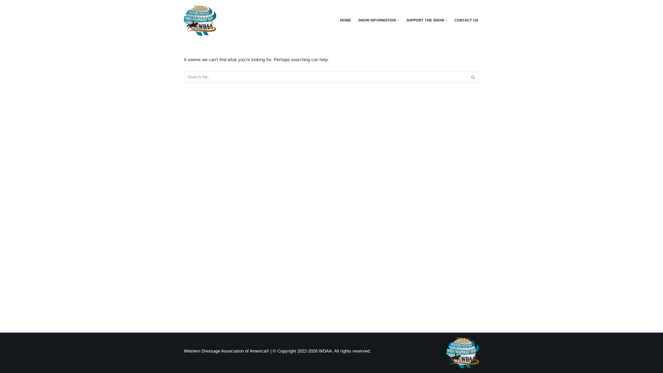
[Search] (473, 77)
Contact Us (466, 20)
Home (345, 20)
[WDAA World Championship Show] (200, 20)
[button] (398, 20)
